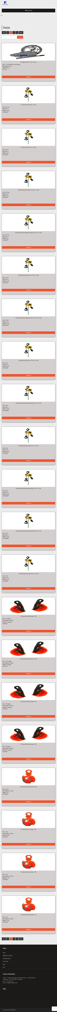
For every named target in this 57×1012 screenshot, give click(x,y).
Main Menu (29, 10)
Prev (4, 32)
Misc (4, 967)
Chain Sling (5, 961)
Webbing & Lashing (7, 955)
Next (21, 32)
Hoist (4, 964)
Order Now (28, 77)
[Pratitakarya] (5, 3)
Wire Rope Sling (6, 958)
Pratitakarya (12, 1010)
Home (4, 952)
